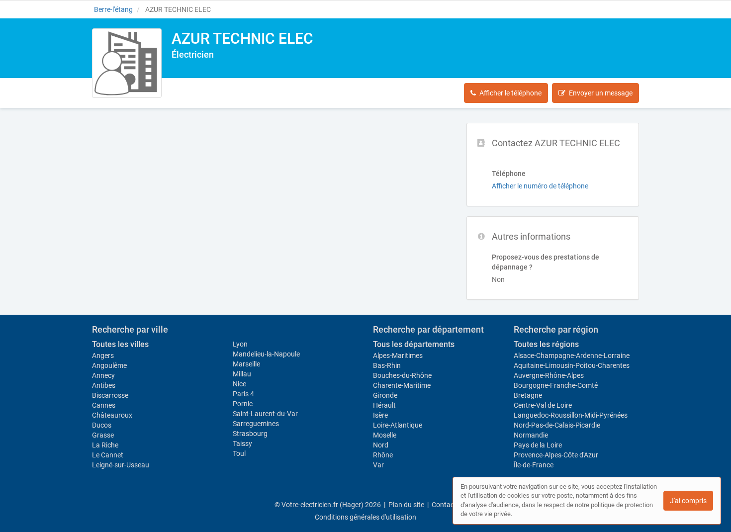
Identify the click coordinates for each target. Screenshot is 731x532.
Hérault (384, 405)
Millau (242, 374)
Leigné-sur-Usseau (120, 465)
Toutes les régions (546, 344)
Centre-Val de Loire (543, 405)
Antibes (103, 385)
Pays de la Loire (538, 445)
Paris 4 (243, 394)
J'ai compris (688, 501)
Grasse (103, 435)
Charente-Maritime (402, 385)
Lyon (240, 344)
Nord (380, 445)
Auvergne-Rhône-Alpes (549, 375)
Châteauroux (112, 415)
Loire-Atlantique (397, 425)
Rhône (383, 455)
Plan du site (406, 505)
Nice (239, 384)
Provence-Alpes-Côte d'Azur (556, 455)
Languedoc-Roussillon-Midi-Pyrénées (571, 415)
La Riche (105, 445)
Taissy (242, 443)
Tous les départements (414, 344)
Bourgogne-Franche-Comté (556, 385)
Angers (103, 355)
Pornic (243, 404)
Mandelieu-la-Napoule (266, 354)
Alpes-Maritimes (398, 355)
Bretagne (528, 395)
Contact (444, 505)
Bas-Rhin (387, 365)
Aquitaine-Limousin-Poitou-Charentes (572, 365)
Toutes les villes (120, 344)
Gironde (385, 395)
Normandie (531, 435)
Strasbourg (250, 434)
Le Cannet (107, 455)
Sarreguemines (256, 424)
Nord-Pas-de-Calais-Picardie (557, 425)
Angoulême (109, 365)
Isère (380, 415)
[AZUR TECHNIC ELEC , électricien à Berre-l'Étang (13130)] (126, 63)
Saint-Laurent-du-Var (265, 414)
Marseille (246, 364)
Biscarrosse (110, 395)
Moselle (384, 435)
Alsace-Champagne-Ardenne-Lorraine (572, 355)
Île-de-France (533, 465)
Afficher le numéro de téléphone (540, 186)
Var (378, 465)
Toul (239, 453)
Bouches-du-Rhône (402, 375)
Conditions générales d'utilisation (365, 517)
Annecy (103, 375)
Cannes (103, 405)
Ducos (101, 425)
